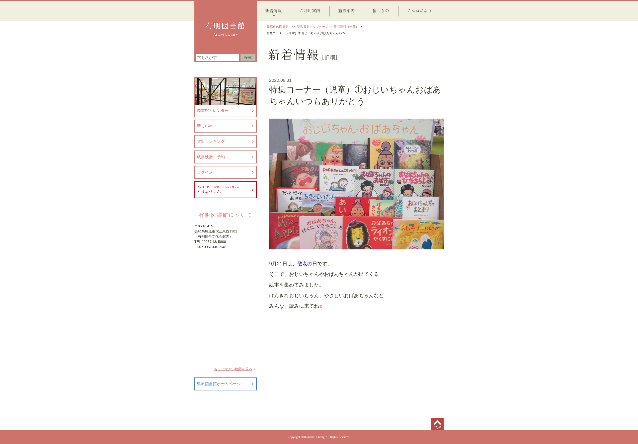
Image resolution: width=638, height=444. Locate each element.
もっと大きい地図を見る (233, 369)
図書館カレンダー (213, 110)
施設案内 (346, 10)
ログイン (205, 172)
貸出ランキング (211, 141)
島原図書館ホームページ (219, 384)
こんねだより (419, 10)
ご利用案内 (310, 10)
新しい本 (205, 126)
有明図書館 (225, 25)
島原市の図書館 (278, 26)
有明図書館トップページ (311, 26)
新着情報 (273, 10)
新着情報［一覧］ (346, 26)
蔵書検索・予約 (211, 157)
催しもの (381, 10)
